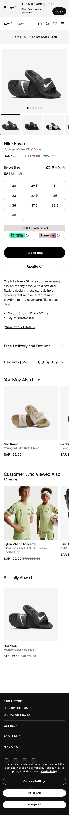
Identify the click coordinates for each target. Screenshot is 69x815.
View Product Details (20, 327)
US (21, 173)
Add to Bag (34, 252)
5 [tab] (38, 108)
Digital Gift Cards (17, 715)
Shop (53, 37)
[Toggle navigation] (62, 23)
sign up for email (17, 708)
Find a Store (13, 701)
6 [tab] (41, 108)
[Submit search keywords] (47, 23)
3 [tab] (33, 108)
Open (59, 11)
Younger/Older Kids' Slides (21, 448)
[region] (34, 787)
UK (13, 173)
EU (6, 173)
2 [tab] (30, 108)
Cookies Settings (34, 781)
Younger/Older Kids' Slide (19, 650)
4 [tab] (36, 108)
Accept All (34, 804)
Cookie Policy (49, 771)
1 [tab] (28, 108)
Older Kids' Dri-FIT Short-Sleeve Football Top (25, 550)
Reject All (34, 793)
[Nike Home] (9, 23)
